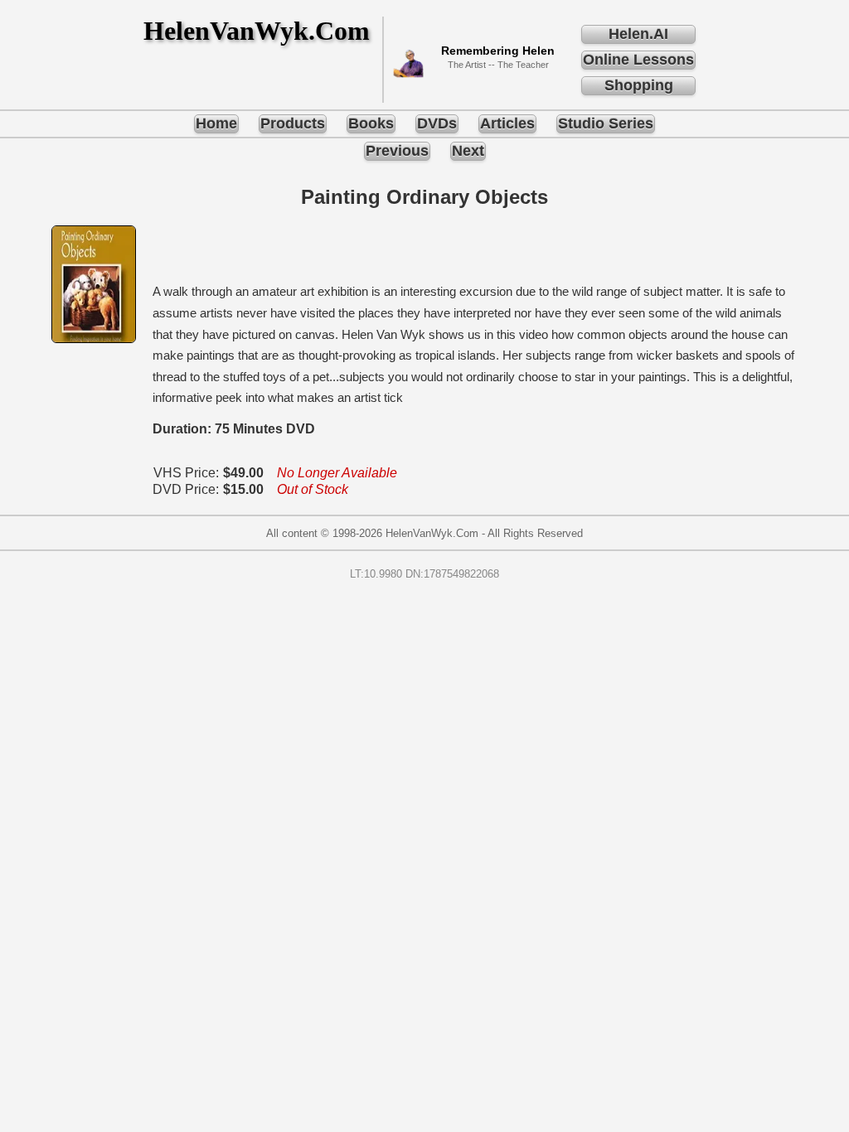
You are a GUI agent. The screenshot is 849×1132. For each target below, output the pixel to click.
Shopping (638, 85)
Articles (507, 123)
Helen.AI (638, 34)
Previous (397, 151)
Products (292, 123)
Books (371, 123)
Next (468, 151)
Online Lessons (638, 59)
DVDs (437, 123)
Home (216, 123)
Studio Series (605, 123)
